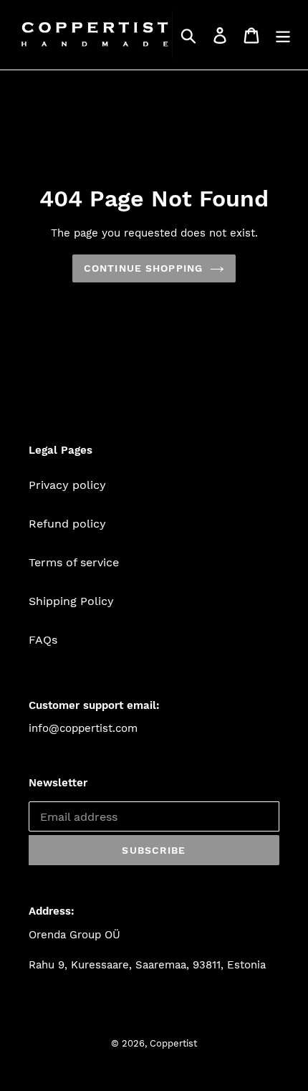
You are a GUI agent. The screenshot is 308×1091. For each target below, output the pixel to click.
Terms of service (74, 562)
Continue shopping (143, 268)
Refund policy (67, 523)
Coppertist (173, 1043)
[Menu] (283, 35)
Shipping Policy (71, 601)
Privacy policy (67, 485)
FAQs (43, 640)
